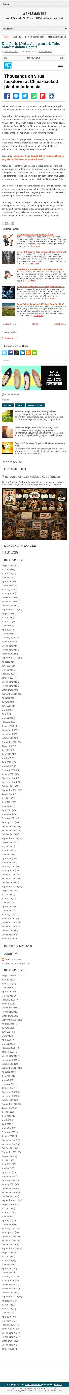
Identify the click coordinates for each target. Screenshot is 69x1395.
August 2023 (8, 698)
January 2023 (8, 726)
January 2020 (8, 870)
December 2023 (9, 682)
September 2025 (10, 609)
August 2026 (8, 565)
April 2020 (6, 858)
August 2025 (8, 613)
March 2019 (7, 910)
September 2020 (10, 838)
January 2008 (8, 938)
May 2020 (6, 854)
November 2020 (9, 830)
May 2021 (6, 806)
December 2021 (9, 778)
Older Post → (60, 324)
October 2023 (8, 690)
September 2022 (10, 742)
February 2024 (8, 674)
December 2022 (9, 730)
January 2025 (8, 641)
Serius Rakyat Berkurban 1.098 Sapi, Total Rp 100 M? (40, 304)
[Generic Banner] (10, 394)
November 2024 (9, 650)
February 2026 (8, 589)
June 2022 (7, 754)
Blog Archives (35, 405)
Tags (20, 405)
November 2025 (9, 601)
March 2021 (7, 814)
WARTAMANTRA (34, 13)
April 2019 (6, 906)
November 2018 (9, 926)
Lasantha (52, 1388)
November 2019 (9, 878)
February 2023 (8, 722)
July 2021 (6, 798)
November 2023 (9, 686)
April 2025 (6, 629)
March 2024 (7, 670)
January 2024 (8, 678)
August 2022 (8, 746)
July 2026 (6, 569)
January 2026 (8, 593)
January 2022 (8, 774)
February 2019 (8, 914)
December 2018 (9, 922)
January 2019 (8, 918)
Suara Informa (11, 51)
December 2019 (9, 874)
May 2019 (6, 902)
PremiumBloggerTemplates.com (22, 1391)
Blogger (58, 1384)
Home (6, 37)
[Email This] (3, 223)
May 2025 (6, 625)
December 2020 (9, 826)
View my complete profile (16, 964)
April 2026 (6, 581)
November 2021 (9, 782)
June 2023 (7, 706)
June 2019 (7, 898)
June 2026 (7, 573)
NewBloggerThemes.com (50, 1391)
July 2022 (6, 750)
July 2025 (6, 617)
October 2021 (8, 786)
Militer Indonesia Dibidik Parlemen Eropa (35, 234)
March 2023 (7, 718)
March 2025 (7, 633)
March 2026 (7, 585)
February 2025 (8, 637)
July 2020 (6, 846)
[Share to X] (9, 223)
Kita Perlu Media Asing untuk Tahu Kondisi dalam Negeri (31, 45)
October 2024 (8, 653)
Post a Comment (10, 338)
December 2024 (9, 646)
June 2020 (7, 850)
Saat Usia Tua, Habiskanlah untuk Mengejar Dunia (39, 269)
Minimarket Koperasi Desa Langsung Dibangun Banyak (41, 252)
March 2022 (7, 766)
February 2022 (8, 770)
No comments (45, 51)
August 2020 (8, 842)
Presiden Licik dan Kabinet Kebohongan (31, 477)
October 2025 (8, 605)
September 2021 (10, 790)
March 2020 (7, 862)
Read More (35, 246)
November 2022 (9, 734)
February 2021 (8, 818)
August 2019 (8, 890)
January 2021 (8, 822)
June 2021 (7, 802)
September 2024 (10, 657)
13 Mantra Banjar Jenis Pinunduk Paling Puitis (36, 427)
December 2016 (9, 934)
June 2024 (7, 666)
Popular (8, 405)
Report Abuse (12, 462)
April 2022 (6, 762)
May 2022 (6, 758)
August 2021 (8, 794)
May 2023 (6, 710)
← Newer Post (9, 324)
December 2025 (9, 597)
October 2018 (8, 930)
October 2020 (8, 834)
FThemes (25, 1388)
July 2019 (6, 894)
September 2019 (10, 886)
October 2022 (8, 738)
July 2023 (6, 702)
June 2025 (7, 621)
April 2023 (6, 714)
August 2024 (8, 662)
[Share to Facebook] (12, 223)
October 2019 (8, 882)
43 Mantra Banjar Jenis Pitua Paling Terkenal (35, 411)
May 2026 (6, 577)
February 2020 (8, 866)
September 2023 (10, 694)
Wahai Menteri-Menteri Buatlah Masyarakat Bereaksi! (40, 286)
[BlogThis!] (6, 223)
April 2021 (6, 810)
